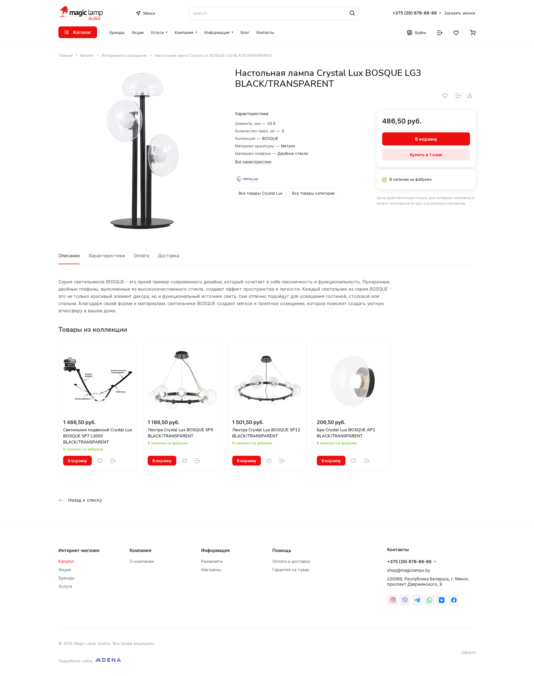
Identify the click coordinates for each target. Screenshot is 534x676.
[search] (352, 13)
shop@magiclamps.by (408, 570)
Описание (69, 255)
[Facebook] (453, 600)
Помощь (281, 550)
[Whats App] (429, 600)
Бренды (66, 578)
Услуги (65, 586)
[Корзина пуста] (473, 32)
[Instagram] (392, 600)
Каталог (66, 561)
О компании (142, 561)
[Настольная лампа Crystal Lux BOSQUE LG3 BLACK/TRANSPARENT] (141, 150)
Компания (140, 550)
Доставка (168, 255)
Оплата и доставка (291, 561)
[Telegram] (417, 600)
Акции (64, 569)
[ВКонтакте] (441, 600)
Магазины (211, 569)
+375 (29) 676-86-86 (414, 13)
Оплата (141, 255)
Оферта (468, 652)
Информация (215, 550)
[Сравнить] (458, 95)
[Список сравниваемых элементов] (439, 32)
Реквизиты (212, 561)
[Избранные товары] (456, 32)
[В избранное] (445, 95)
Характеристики (106, 255)
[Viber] (405, 600)
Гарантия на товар (290, 569)
